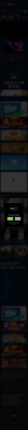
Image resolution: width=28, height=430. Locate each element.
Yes (10, 218)
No (18, 218)
